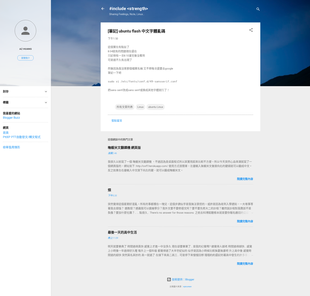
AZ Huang (25, 48)
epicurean (187, 286)
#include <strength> (128, 8)
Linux (140, 107)
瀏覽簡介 (25, 58)
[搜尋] (258, 9)
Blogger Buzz (11, 117)
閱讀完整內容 (245, 179)
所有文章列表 (125, 107)
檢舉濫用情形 (11, 147)
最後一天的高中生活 (122, 232)
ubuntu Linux (155, 107)
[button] (251, 30)
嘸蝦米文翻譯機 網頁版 (124, 148)
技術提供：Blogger (182, 279)
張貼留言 (116, 120)
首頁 (6, 132)
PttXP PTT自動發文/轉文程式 (22, 137)
